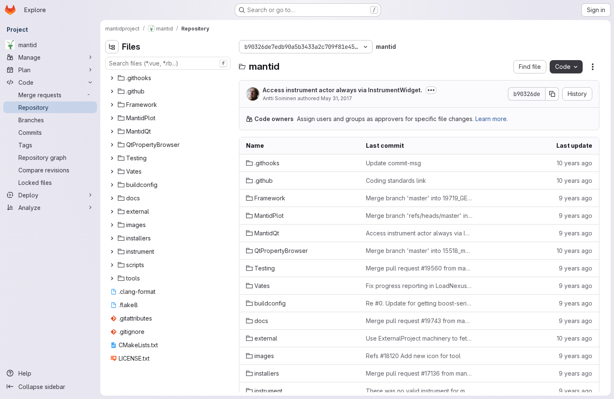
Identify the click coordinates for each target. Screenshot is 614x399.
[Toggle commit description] (431, 90)
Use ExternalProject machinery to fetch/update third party (419, 338)
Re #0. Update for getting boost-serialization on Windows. (419, 303)
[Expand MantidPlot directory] (112, 118)
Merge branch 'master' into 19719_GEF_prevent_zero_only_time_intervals (419, 198)
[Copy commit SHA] (552, 94)
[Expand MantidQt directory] (112, 131)
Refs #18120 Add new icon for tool (413, 355)
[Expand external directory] (112, 212)
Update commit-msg (393, 163)
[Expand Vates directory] (112, 172)
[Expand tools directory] (112, 278)
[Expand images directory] (112, 225)
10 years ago (574, 163)
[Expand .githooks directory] (112, 78)
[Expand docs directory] (112, 198)
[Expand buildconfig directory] (112, 185)
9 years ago (575, 198)
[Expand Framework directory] (112, 105)
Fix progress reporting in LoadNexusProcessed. (419, 285)
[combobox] (168, 63)
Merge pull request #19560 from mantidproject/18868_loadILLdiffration (419, 268)
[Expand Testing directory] (112, 158)
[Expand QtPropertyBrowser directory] (112, 145)
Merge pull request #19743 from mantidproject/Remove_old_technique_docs (419, 320)
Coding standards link (396, 180)
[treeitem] (169, 78)
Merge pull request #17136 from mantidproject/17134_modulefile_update (419, 373)
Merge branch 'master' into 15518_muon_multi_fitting (419, 250)
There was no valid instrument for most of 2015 (419, 390)
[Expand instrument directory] (112, 252)
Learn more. (491, 118)
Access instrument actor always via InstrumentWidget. (342, 89)
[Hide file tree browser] (112, 46)
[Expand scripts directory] (112, 265)
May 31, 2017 (336, 98)
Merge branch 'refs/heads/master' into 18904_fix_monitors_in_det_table (419, 215)
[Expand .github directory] (112, 91)
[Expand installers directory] (112, 238)
